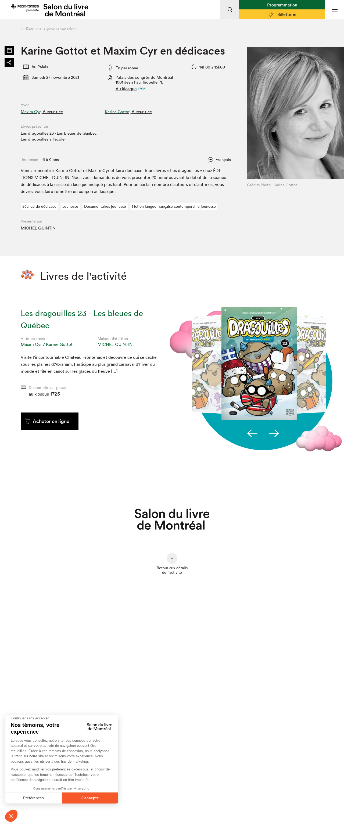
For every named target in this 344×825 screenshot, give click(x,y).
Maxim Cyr (31, 344)
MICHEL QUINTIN (38, 228)
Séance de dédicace (39, 206)
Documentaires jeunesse (105, 206)
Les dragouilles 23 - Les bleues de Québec (59, 133)
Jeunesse (70, 206)
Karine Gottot (59, 344)
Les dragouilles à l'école (42, 139)
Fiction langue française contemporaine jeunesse (174, 206)
